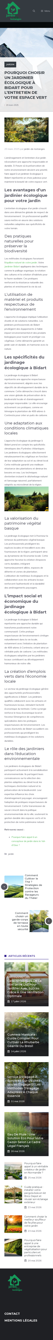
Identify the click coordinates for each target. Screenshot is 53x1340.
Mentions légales (20, 1320)
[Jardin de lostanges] (13, 11)
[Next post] (49, 921)
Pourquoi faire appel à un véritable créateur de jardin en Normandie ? (36, 1168)
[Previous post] (4, 887)
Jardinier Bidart (12, 266)
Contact (12, 1313)
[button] (34, 11)
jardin (10, 64)
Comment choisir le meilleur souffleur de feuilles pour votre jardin (35, 1221)
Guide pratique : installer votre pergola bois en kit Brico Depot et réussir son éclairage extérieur (36, 1195)
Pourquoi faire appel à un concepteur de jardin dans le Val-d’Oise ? (28, 841)
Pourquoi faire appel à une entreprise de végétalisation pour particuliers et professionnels (35, 1248)
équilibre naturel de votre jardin (21, 262)
